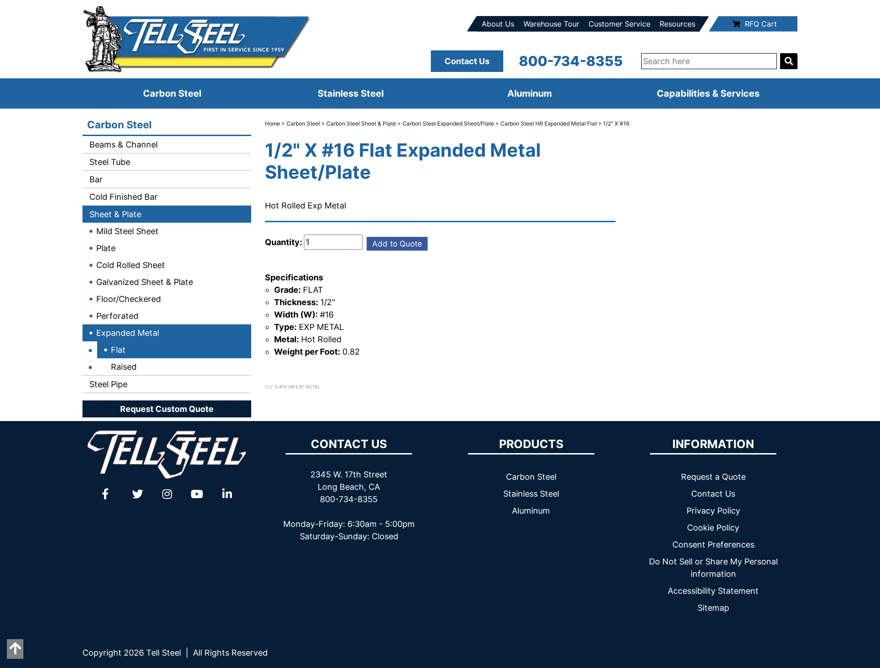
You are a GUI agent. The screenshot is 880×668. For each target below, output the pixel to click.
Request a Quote (713, 477)
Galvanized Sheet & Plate (144, 282)
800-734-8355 (571, 61)
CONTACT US (349, 444)
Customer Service (619, 23)
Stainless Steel (351, 93)
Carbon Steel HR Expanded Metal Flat (548, 123)
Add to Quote (397, 243)
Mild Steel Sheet (127, 231)
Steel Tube (108, 162)
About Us (498, 23)
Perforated (117, 316)
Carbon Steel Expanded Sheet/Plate (448, 123)
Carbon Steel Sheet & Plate (361, 123)
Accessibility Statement (713, 591)
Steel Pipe (107, 384)
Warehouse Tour (551, 23)
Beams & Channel (122, 144)
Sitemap (713, 608)
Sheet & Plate (114, 214)
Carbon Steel (172, 93)
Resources (677, 23)
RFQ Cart (761, 23)
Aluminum (529, 93)
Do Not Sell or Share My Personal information (713, 568)
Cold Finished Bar (122, 197)
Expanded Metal (127, 333)
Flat (118, 350)
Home (272, 123)
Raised (124, 367)
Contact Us (467, 61)
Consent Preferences (713, 544)
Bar (95, 179)
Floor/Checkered (128, 299)
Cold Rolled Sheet (130, 265)
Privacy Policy (713, 510)
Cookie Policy (713, 527)
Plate (106, 248)
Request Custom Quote (167, 409)
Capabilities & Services (708, 93)
